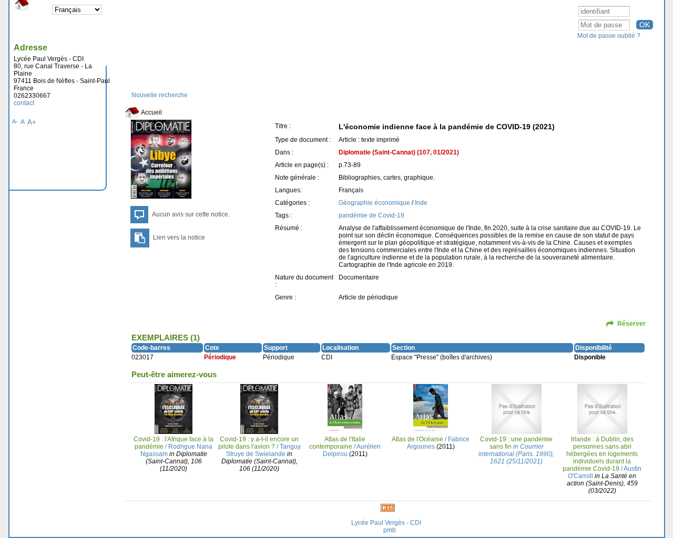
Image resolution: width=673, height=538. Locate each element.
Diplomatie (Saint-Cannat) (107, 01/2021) (399, 152)
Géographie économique (374, 202)
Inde (421, 202)
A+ (31, 122)
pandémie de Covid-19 (371, 215)
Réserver (631, 323)
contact (24, 103)
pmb (389, 530)
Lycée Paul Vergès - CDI (386, 522)
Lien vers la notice (179, 237)
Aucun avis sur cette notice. (191, 214)
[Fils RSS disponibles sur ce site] (388, 507)
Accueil (151, 112)
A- (15, 121)
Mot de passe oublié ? (608, 35)
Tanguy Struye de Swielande (263, 450)
